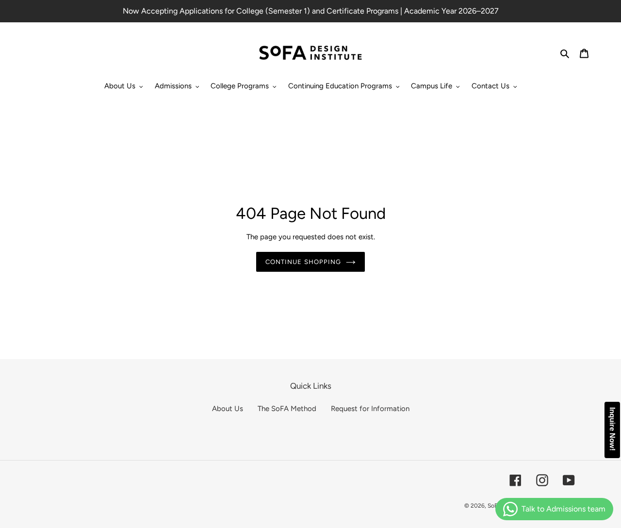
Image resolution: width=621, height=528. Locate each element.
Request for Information (370, 408)
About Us (227, 408)
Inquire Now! (612, 429)
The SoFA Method (287, 408)
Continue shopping (303, 261)
